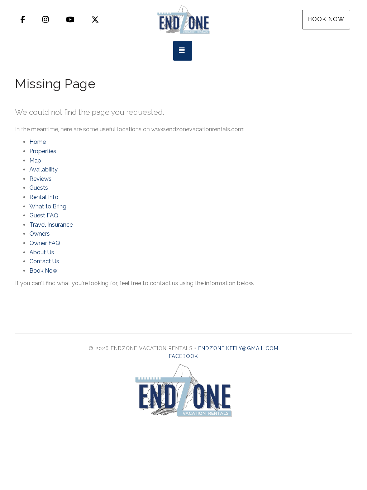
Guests (38, 187)
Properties (42, 151)
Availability (43, 169)
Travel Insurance (51, 224)
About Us (41, 252)
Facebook (183, 356)
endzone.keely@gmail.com (238, 348)
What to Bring (47, 206)
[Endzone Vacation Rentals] (183, 19)
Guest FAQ (43, 215)
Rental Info (43, 197)
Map (35, 160)
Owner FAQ (44, 243)
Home (37, 141)
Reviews (40, 178)
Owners (39, 233)
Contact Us (44, 261)
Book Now (326, 19)
